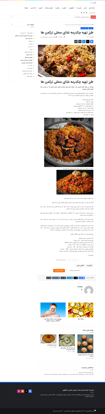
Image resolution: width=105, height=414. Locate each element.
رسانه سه (30, 65)
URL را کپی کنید (59, 270)
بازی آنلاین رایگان (28, 52)
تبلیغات (26, 8)
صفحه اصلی (92, 8)
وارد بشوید (81, 372)
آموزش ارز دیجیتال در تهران (26, 60)
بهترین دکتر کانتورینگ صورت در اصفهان (23, 36)
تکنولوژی (72, 8)
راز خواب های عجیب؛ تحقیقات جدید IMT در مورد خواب (77, 17)
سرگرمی (64, 8)
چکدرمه (89, 266)
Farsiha (80, 287)
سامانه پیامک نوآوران (27, 74)
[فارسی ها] (93, 3)
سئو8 (31, 49)
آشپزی (40, 8)
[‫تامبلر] (80, 41)
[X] (87, 41)
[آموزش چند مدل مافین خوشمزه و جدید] (85, 343)
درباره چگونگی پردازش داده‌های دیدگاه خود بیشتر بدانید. (56, 374)
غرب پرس (30, 46)
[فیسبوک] (91, 41)
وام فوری (30, 41)
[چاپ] (76, 41)
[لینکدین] (83, 41)
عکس (85, 8)
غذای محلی (80, 266)
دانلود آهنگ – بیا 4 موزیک (26, 33)
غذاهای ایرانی (84, 28)
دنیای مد (79, 8)
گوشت (87, 213)
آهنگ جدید (29, 68)
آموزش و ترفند (49, 8)
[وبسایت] (82, 290)
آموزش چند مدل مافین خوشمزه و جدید (85, 355)
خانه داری (33, 8)
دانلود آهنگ (29, 76)
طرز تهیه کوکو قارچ (51, 345)
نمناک (89, 255)
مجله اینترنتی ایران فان (27, 71)
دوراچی (30, 44)
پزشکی (57, 8)
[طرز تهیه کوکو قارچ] (48, 338)
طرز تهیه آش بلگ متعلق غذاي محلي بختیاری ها (67, 348)
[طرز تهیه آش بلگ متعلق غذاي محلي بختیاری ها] (67, 340)
